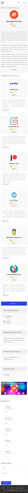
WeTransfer (6, 375)
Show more (6, 110)
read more (14, 69)
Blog (19, 3)
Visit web (13, 303)
